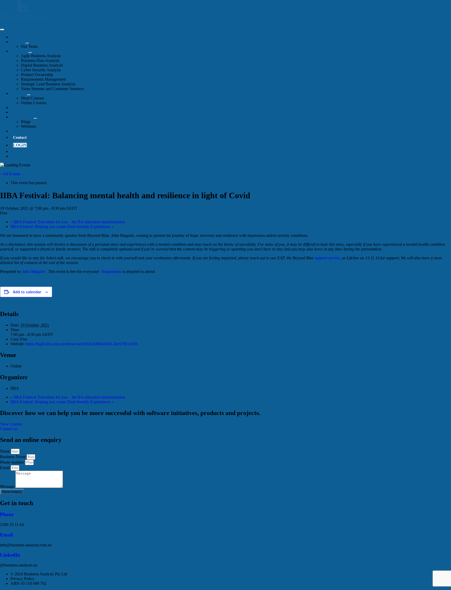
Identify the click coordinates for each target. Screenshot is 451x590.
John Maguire (33, 271)
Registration (111, 271)
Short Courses (32, 98)
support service (327, 258)
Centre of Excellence (27, 107)
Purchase (17, 151)
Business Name (13, 456)
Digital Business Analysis (42, 65)
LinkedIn (10, 555)
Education (18, 93)
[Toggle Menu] (30, 52)
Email (5, 467)
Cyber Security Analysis (41, 70)
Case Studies (21, 112)
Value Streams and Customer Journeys (52, 88)
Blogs (26, 121)
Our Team (29, 46)
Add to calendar (27, 291)
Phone (7, 514)
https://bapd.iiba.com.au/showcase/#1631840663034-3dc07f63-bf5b (82, 344)
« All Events (10, 174)
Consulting (19, 51)
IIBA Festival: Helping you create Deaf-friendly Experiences (62, 226)
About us (18, 41)
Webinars (28, 126)
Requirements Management (43, 79)
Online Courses (33, 103)
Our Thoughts (22, 117)
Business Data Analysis (40, 60)
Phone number (12, 462)
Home (15, 37)
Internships (19, 131)
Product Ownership (37, 74)
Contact (20, 137)
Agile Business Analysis (41, 56)
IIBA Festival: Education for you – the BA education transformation (67, 222)
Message (7, 486)
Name (5, 451)
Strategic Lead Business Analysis (48, 84)
